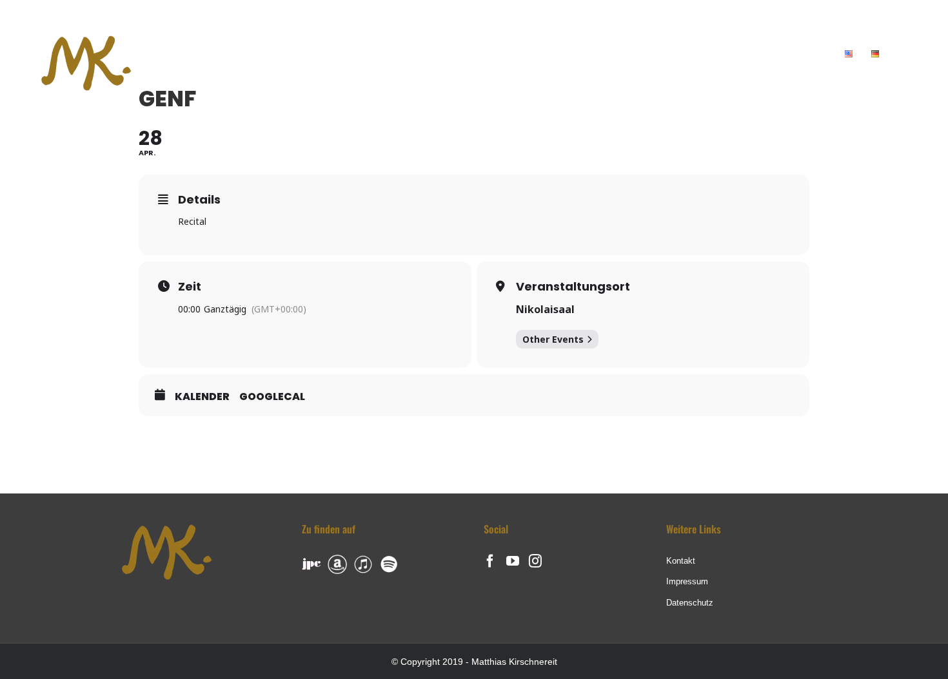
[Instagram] (535, 561)
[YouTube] (512, 561)
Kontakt (680, 561)
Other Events (553, 339)
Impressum (687, 581)
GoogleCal (272, 396)
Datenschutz (689, 602)
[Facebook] (490, 561)
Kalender (202, 396)
